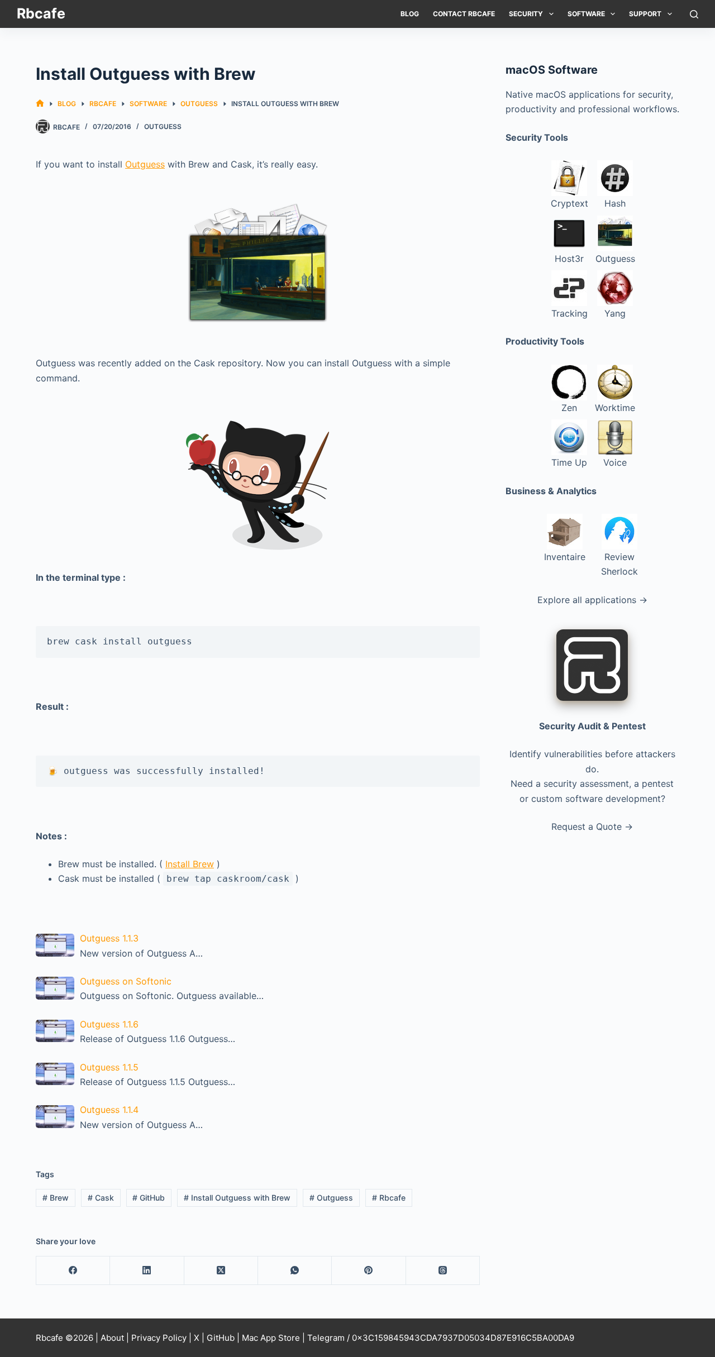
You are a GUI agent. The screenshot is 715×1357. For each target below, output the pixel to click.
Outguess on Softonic (125, 981)
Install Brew (189, 863)
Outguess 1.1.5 (109, 1067)
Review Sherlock (619, 564)
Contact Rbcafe (464, 13)
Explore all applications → (592, 599)
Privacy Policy (159, 1337)
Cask (101, 1197)
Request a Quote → (592, 826)
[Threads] (443, 1270)
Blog (410, 13)
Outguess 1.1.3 (109, 938)
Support (645, 13)
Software (586, 13)
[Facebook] (73, 1270)
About (112, 1337)
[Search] (694, 14)
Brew (55, 1197)
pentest (658, 783)
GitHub (148, 1197)
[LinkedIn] (147, 1270)
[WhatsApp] (295, 1270)
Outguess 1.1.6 (109, 1024)
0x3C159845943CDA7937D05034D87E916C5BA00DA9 (463, 1337)
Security (526, 13)
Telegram (326, 1337)
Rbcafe (41, 13)
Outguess (163, 126)
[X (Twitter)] (221, 1270)
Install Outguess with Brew (237, 1197)
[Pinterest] (369, 1270)
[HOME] (40, 103)
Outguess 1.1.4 (109, 1109)
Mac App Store (271, 1337)
